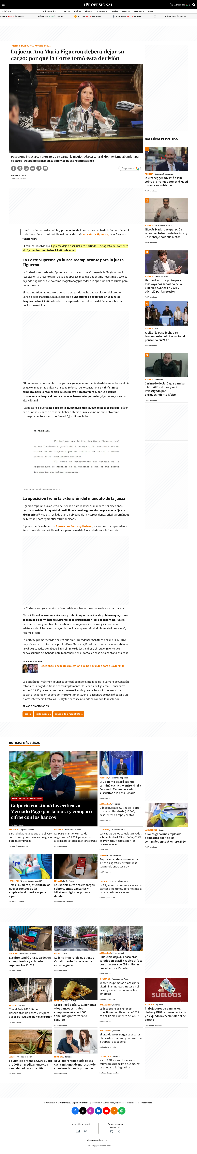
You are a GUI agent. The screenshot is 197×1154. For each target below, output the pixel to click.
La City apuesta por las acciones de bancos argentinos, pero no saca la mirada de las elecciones (121, 888)
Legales (114, 11)
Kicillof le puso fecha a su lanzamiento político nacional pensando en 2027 (165, 336)
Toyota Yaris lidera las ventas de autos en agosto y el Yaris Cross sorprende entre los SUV (119, 863)
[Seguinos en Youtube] (106, 1111)
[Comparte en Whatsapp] (26, 168)
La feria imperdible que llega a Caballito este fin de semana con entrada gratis (75, 961)
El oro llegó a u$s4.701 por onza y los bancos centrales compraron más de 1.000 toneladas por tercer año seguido (75, 1012)
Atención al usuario (81, 1124)
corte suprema (43, 714)
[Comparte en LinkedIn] (32, 168)
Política (77, 11)
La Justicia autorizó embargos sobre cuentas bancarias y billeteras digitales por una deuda (74, 890)
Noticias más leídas (24, 743)
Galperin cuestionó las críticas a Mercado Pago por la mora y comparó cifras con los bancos (51, 811)
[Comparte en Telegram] (39, 168)
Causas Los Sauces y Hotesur (74, 526)
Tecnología (139, 11)
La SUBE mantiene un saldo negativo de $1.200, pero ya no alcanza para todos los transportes (75, 837)
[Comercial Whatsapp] (119, 1132)
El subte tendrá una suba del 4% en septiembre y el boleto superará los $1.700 (30, 961)
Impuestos (102, 11)
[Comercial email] (111, 1132)
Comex (151, 11)
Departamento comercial (115, 1126)
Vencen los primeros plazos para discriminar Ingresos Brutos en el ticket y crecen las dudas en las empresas (119, 988)
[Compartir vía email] (45, 168)
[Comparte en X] (19, 168)
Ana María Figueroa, (96, 234)
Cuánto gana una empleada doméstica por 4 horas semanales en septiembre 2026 (165, 838)
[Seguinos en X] (83, 1111)
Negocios (126, 11)
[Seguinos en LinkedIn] (98, 1111)
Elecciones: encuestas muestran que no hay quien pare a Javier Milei (82, 666)
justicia (27, 714)
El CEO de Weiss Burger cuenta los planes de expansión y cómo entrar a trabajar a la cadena (121, 1038)
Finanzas (89, 11)
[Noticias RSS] (114, 1111)
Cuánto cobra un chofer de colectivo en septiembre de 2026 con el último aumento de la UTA (119, 1012)
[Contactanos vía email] (78, 1131)
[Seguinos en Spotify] (121, 1111)
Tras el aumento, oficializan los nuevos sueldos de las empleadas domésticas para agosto (29, 890)
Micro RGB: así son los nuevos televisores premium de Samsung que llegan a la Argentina (120, 1063)
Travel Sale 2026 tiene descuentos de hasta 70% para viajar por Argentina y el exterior (30, 1013)
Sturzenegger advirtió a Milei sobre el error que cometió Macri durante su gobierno (166, 181)
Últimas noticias (50, 11)
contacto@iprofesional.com (99, 1145)
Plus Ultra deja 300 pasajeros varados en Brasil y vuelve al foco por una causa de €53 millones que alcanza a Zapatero (121, 962)
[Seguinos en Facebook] (75, 1111)
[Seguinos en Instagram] (90, 1111)
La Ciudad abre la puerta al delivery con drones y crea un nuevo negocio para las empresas (30, 837)
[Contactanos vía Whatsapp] (85, 1131)
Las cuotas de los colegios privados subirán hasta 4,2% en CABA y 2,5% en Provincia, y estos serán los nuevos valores (121, 839)
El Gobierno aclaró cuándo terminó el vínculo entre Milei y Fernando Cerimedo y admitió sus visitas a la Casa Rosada (120, 787)
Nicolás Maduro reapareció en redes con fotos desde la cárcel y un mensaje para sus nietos (166, 233)
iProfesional (17, 46)
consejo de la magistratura (69, 714)
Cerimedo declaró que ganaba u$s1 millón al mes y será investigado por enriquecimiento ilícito (165, 389)
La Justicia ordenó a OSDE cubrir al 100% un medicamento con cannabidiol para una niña (30, 1064)
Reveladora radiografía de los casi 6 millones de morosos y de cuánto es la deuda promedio (75, 1064)
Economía (65, 11)
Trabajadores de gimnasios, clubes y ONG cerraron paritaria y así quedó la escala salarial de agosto (165, 1014)
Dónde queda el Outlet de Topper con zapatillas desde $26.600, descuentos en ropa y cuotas (120, 811)
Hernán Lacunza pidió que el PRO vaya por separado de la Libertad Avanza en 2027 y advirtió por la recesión (163, 286)
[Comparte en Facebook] (13, 168)
